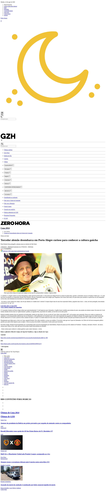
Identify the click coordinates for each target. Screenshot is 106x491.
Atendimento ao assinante (10, 197)
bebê (5, 8)
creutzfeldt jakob (8, 11)
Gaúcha (6, 159)
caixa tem (6, 12)
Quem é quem (7, 206)
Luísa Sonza (7, 14)
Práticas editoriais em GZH (11, 212)
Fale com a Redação (9, 203)
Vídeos (6, 162)
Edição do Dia (8, 156)
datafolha (6, 9)
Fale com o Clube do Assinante (12, 200)
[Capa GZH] (53, 123)
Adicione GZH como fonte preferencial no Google (16, 251)
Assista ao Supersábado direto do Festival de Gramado (18, 233)
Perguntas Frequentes (9, 215)
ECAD (6, 218)
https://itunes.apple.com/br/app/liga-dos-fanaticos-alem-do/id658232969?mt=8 (21, 343)
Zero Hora (6, 153)
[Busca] (2, 115)
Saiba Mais (3, 353)
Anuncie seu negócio (9, 209)
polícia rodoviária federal (10, 6)
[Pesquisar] (2, 144)
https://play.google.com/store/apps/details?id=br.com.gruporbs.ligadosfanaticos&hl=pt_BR (24, 337)
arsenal (6, 15)
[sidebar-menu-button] (2, 113)
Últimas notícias (8, 150)
